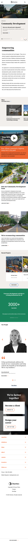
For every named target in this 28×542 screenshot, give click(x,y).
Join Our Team (5, 203)
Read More (4, 375)
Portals (14, 489)
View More (14, 284)
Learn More (4, 245)
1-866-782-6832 (8, 472)
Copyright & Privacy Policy (14, 487)
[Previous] (2, 339)
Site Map (14, 491)
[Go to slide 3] (15, 380)
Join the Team (10, 426)
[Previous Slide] (22, 39)
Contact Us (10, 409)
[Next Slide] (25, 39)
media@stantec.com (14, 475)
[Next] (25, 112)
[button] (14, 305)
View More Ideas (5, 101)
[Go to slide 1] (12, 380)
